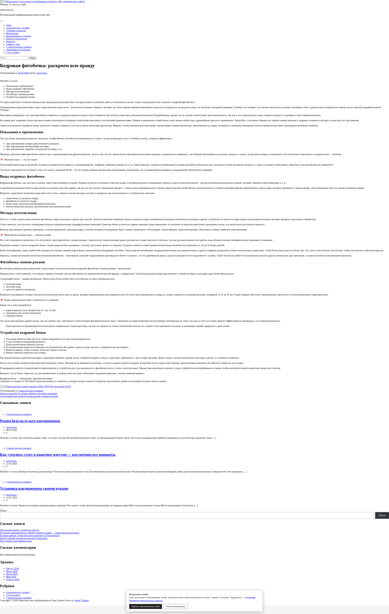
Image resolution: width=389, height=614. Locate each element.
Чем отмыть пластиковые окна (16, 541)
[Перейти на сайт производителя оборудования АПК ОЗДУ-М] (37, 386)
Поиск (3, 510)
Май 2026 (11, 576)
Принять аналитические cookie (145, 606)
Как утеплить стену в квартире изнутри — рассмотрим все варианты (57, 454)
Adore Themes (81, 600)
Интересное (12, 33)
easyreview (41, 73)
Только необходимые (175, 606)
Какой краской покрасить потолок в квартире (23, 538)
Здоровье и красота (16, 30)
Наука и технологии (16, 39)
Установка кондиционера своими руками (34, 488)
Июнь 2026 (12, 574)
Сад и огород (13, 52)
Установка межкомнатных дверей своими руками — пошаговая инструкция (39, 533)
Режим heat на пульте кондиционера (30, 421)
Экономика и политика (18, 49)
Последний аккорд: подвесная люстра (19, 530)
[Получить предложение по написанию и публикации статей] (44, 1)
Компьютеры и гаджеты (18, 36)
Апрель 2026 (12, 579)
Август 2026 (12, 568)
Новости (10, 41)
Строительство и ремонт (19, 47)
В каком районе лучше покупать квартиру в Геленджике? (30, 535)
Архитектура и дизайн (17, 28)
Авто (8, 25)
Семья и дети (13, 44)
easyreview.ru (6, 9)
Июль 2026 (11, 571)
